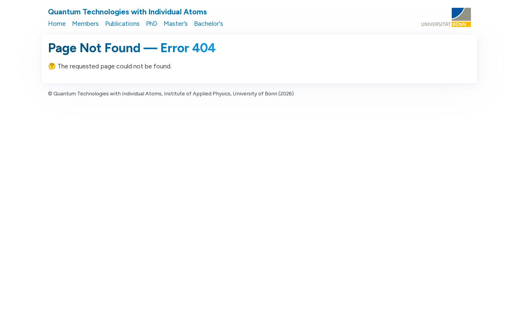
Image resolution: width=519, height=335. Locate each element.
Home (57, 23)
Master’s (176, 23)
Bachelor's (208, 23)
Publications (122, 23)
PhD (151, 23)
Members (85, 23)
